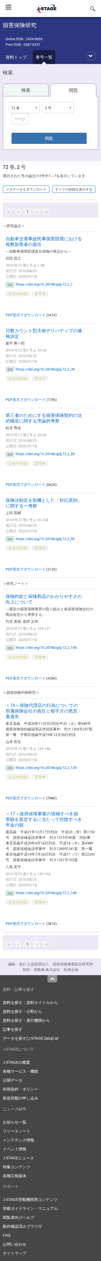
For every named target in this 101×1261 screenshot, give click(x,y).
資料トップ (16, 57)
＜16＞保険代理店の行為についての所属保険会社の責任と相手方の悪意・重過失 (44, 710)
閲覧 (73, 90)
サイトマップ (14, 1253)
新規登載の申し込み (20, 1098)
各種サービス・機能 (20, 1071)
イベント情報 (14, 1148)
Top (52, 978)
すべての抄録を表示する (73, 189)
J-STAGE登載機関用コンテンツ (30, 1199)
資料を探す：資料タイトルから (30, 1002)
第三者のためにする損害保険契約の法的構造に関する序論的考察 (44, 418)
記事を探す (12, 1029)
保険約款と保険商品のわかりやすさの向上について (44, 599)
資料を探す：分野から (22, 1011)
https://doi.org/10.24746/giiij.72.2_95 (45, 538)
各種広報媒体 (14, 1175)
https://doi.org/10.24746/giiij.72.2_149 (46, 892)
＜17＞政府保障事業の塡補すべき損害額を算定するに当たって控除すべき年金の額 (44, 819)
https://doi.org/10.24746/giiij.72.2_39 (45, 369)
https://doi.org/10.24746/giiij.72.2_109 (46, 647)
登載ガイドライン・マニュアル (30, 1208)
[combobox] (24, 107)
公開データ (12, 1080)
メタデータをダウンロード (26, 189)
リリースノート (16, 1131)
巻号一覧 (44, 57)
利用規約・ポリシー (20, 1089)
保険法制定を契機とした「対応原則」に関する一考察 (44, 503)
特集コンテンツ (16, 1166)
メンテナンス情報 (18, 1140)
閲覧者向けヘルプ (18, 1217)
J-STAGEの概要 (16, 1062)
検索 (25, 90)
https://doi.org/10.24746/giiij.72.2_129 (46, 767)
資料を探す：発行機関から (26, 1020)
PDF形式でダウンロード (25, 314)
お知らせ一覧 (14, 1122)
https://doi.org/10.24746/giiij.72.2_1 (44, 284)
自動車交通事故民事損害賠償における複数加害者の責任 (44, 241)
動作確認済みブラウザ (22, 1226)
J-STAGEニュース (18, 1157)
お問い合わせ (14, 1244)
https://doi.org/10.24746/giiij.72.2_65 (45, 453)
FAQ (6, 1235)
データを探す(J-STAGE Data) (29, 1038)
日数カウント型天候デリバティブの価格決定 (44, 333)
